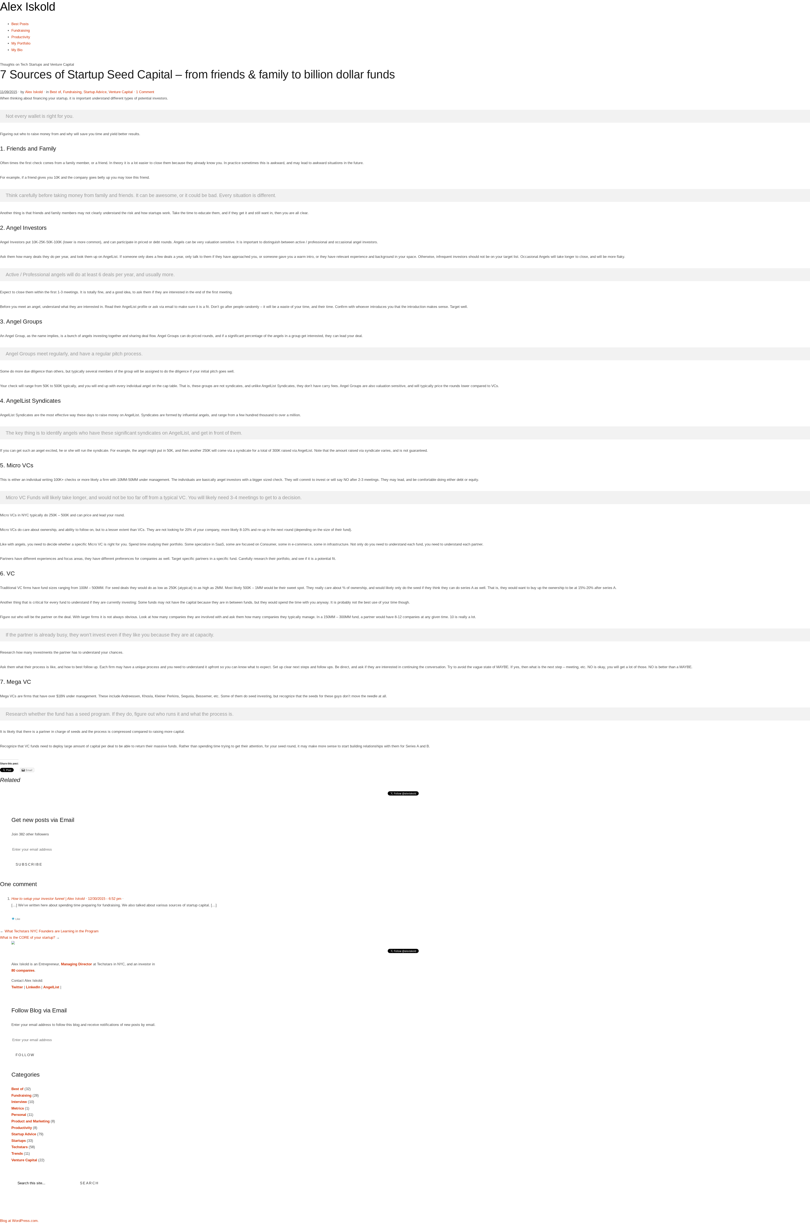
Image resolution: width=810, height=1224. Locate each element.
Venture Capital (121, 92)
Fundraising (20, 31)
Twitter (17, 987)
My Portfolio (20, 43)
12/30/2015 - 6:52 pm (104, 899)
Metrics (17, 1108)
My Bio (16, 50)
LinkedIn (33, 987)
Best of (55, 92)
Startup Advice (95, 92)
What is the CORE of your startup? (27, 938)
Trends (17, 1154)
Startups (18, 1141)
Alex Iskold (34, 92)
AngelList (51, 987)
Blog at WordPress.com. (19, 1221)
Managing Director (76, 964)
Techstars (19, 1147)
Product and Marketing (30, 1121)
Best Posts (20, 24)
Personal (18, 1115)
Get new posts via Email (42, 820)
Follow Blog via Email (39, 1010)
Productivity (20, 37)
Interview (19, 1102)
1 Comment (145, 92)
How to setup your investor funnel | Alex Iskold (48, 898)
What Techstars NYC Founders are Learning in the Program (52, 931)
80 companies (22, 970)
